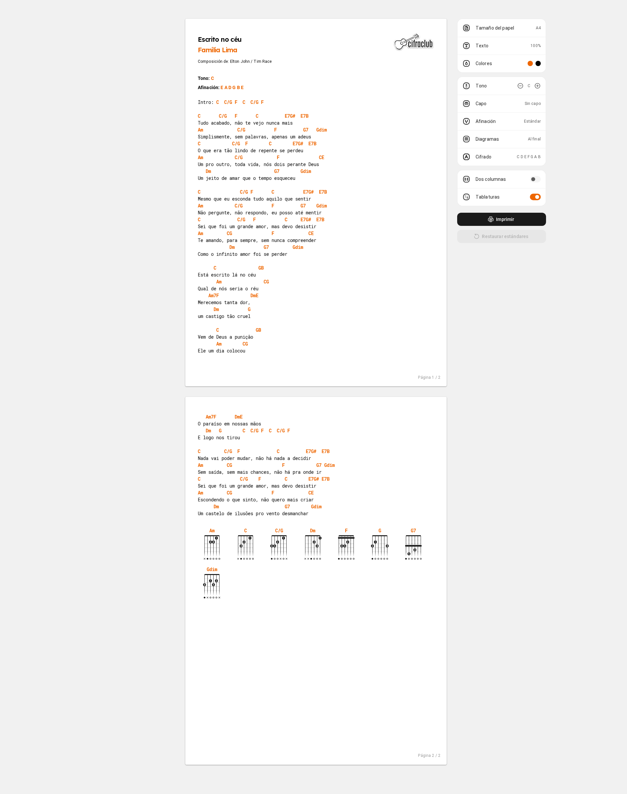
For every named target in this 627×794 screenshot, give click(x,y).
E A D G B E (232, 87)
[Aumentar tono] (537, 86)
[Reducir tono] (520, 86)
